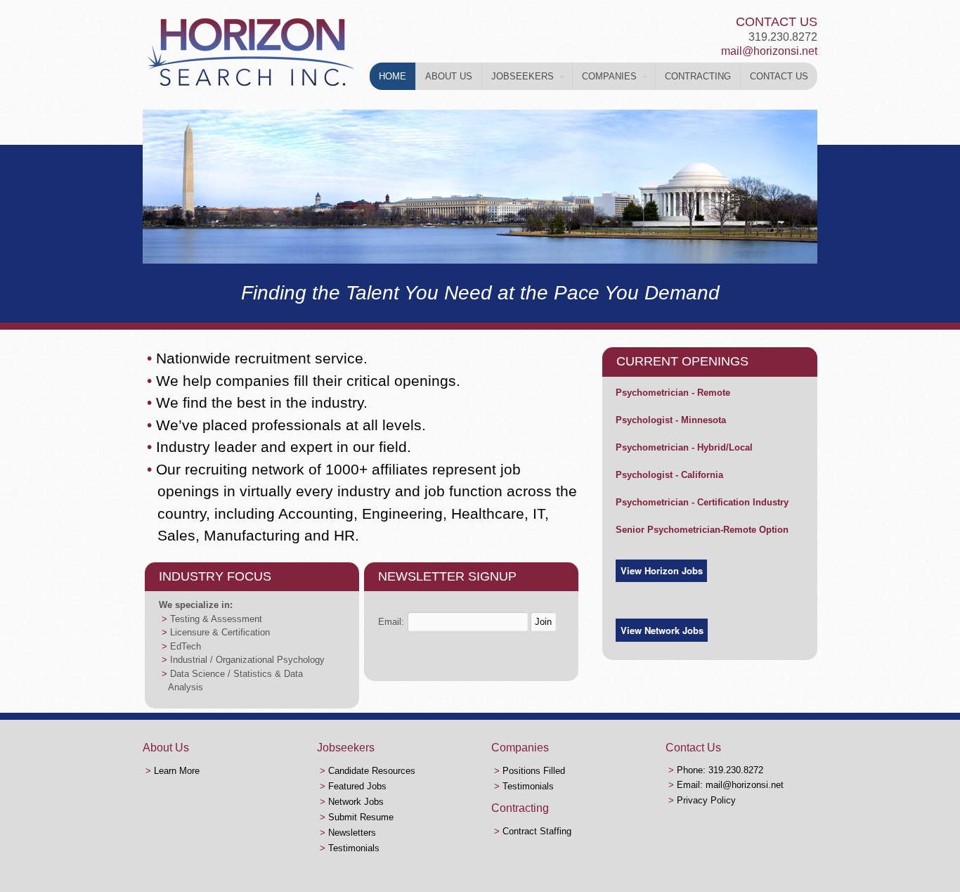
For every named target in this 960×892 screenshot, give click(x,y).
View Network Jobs (662, 630)
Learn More (177, 770)
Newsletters (352, 832)
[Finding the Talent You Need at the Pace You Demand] (250, 85)
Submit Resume (361, 817)
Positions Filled (533, 770)
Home (392, 76)
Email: (391, 621)
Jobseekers (522, 76)
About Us (448, 76)
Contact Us (779, 76)
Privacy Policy (706, 800)
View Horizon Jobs (662, 570)
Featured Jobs (357, 786)
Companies (609, 76)
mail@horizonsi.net (769, 51)
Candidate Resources (371, 770)
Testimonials (354, 848)
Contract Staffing (536, 831)
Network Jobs (356, 801)
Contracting (698, 76)
